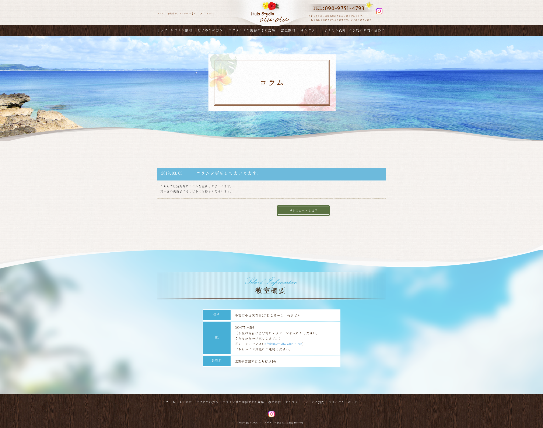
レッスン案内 (181, 30)
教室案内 (288, 30)
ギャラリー (310, 30)
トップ (162, 30)
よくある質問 (335, 30)
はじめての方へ (210, 30)
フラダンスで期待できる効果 (251, 30)
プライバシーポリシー (345, 402)
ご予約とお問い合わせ (367, 30)
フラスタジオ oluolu (269, 422)
